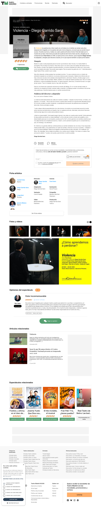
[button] (13, 479)
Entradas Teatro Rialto (28, 455)
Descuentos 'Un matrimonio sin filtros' (75, 470)
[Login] (99, 3)
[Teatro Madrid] (8, 3)
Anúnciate (34, 502)
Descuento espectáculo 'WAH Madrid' (75, 461)
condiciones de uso (53, 162)
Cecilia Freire (21, 180)
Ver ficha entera (37, 213)
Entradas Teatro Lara (28, 473)
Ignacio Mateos (21, 203)
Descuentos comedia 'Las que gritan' (75, 471)
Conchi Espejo (38, 194)
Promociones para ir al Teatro (50, 466)
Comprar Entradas (17, 419)
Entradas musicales (14, 459)
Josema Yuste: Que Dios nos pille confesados (34, 413)
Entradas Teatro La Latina (29, 457)
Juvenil (18, 20)
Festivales (55, 3)
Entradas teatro (13, 455)
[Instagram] (74, 500)
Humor (54, 491)
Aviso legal (34, 488)
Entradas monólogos (14, 462)
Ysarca (52, 203)
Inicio (14, 20)
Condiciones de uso (36, 495)
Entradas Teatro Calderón (29, 454)
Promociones (38, 3)
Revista (47, 3)
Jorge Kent (20, 195)
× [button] (23, 464)
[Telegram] (78, 500)
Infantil (54, 493)
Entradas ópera (13, 460)
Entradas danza (13, 457)
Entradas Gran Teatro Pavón (30, 466)
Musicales (55, 488)
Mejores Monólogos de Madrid (50, 462)
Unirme (79, 495)
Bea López (18, 303)
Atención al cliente (36, 486)
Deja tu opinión (22, 68)
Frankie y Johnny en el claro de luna (17, 413)
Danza (54, 495)
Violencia (33, 334)
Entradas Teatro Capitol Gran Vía (31, 459)
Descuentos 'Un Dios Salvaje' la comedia (76, 468)
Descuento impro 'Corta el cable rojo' (75, 466)
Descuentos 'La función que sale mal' (75, 459)
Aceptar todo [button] (13, 499)
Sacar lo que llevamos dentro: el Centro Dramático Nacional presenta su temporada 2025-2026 (45, 351)
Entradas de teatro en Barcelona (51, 470)
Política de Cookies (36, 493)
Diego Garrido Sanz (23, 187)
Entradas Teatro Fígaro (29, 470)
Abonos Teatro (46, 455)
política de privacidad (47, 164)
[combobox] (80, 3)
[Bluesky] (71, 500)
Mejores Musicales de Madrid (50, 460)
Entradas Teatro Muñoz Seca (30, 471)
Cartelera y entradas (26, 3)
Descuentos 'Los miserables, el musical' (76, 455)
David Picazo (53, 189)
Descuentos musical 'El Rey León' (74, 454)
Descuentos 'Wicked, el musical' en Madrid (77, 457)
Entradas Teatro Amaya (29, 461)
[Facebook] (68, 500)
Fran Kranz (53, 181)
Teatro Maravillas (27, 468)
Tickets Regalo (46, 454)
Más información (7, 476)
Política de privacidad (37, 491)
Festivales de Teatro (48, 468)
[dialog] (13, 484)
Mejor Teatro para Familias (49, 464)
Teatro (22, 20)
